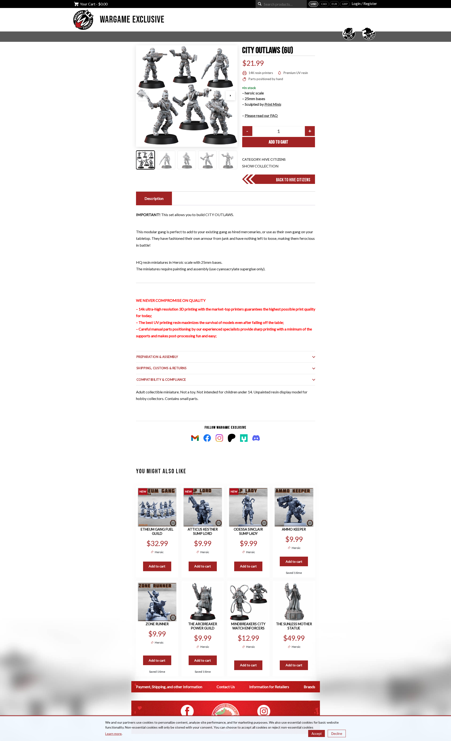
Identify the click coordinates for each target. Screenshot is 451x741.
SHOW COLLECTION (260, 166)
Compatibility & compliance (161, 379)
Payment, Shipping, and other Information (169, 686)
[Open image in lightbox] (186, 96)
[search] (259, 4)
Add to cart (278, 142)
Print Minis (272, 104)
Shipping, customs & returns (161, 368)
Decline (336, 733)
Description (153, 198)
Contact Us (226, 686)
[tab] (153, 198)
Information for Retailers (269, 686)
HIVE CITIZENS (274, 159)
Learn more (113, 734)
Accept (316, 733)
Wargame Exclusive (132, 19)
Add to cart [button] (157, 566)
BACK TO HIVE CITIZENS (293, 180)
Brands (309, 686)
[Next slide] (230, 95)
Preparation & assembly (157, 357)
